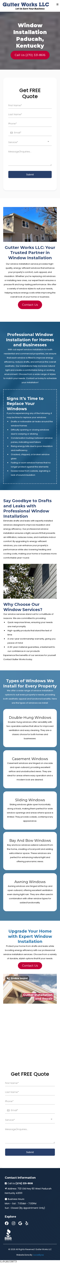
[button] (57, 4)
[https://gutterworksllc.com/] (26, 4)
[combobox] (30, 142)
